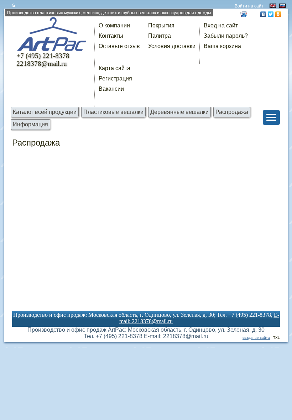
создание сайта (256, 338)
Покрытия (161, 25)
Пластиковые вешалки (113, 112)
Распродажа (231, 112)
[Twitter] (271, 14)
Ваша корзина (222, 46)
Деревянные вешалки (179, 112)
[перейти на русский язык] (282, 6)
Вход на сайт (221, 25)
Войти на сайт (249, 6)
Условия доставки (171, 46)
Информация (30, 124)
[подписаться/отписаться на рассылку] (243, 14)
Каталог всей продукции (45, 112)
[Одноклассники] (278, 14)
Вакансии (111, 89)
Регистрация (115, 78)
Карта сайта (114, 68)
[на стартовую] (52, 37)
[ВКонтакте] (263, 14)
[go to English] (273, 6)
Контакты (111, 36)
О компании (114, 25)
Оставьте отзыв (119, 46)
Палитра (159, 36)
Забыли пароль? (226, 36)
